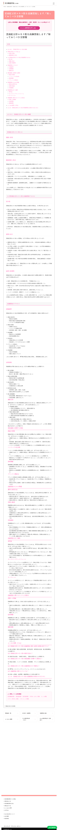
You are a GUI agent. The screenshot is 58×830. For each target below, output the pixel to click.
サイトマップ (7, 826)
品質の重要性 (12, 62)
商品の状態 (12, 74)
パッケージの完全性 (14, 76)
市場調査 (11, 87)
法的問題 (11, 101)
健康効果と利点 (13, 55)
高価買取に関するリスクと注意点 (16, 97)
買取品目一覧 (11, 713)
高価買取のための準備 (13, 82)
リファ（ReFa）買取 (13, 698)
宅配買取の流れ (46, 713)
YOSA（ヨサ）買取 (35, 696)
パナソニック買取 (24, 698)
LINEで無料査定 (52, 827)
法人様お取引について (10, 814)
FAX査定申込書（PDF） (29, 719)
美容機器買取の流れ (9, 803)
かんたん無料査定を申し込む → (29, 28)
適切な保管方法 (13, 84)
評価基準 (11, 67)
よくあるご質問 (11, 719)
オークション (12, 95)
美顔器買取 (19, 696)
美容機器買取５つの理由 (10, 799)
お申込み (7, 810)
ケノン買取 (44, 696)
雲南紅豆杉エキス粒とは (14, 51)
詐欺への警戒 (12, 99)
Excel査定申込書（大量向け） (46, 719)
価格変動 (11, 103)
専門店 (10, 91)
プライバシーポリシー (16, 826)
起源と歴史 (12, 53)
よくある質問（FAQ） (13, 105)
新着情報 (7, 818)
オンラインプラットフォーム (16, 93)
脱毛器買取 (25, 696)
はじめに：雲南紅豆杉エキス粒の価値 (17, 49)
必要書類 (11, 68)
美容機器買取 (11, 696)
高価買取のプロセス (13, 65)
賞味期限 (11, 78)
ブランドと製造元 (13, 80)
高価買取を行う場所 (13, 90)
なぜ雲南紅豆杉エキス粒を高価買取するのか (19, 57)
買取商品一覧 (8, 801)
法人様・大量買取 (29, 713)
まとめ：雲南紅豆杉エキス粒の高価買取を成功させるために (23, 107)
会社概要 (7, 816)
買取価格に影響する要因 (14, 73)
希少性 (10, 59)
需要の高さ (12, 61)
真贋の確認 (12, 86)
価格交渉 (11, 70)
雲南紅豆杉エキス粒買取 (10, 706)
